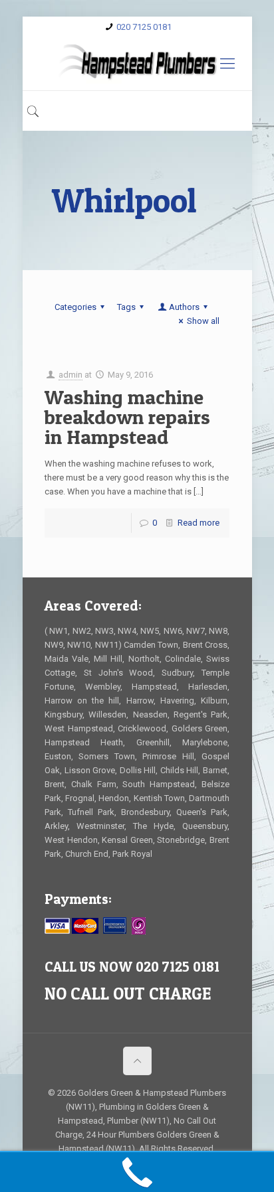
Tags (126, 307)
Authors (184, 307)
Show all (203, 321)
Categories (75, 307)
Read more (198, 523)
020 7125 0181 (144, 27)
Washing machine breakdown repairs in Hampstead (127, 417)
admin (70, 375)
